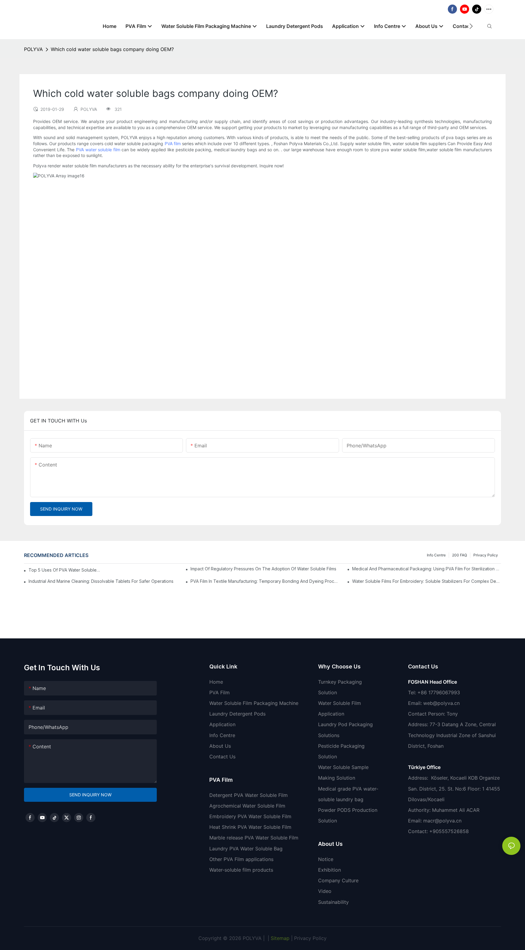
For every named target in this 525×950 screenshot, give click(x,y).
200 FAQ (459, 555)
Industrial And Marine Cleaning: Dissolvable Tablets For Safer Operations (101, 581)
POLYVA (33, 49)
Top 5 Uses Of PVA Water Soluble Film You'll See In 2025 (65, 569)
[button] (471, 26)
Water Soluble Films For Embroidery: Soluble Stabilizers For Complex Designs (426, 581)
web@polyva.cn (441, 703)
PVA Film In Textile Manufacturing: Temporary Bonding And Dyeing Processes (264, 581)
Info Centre (436, 555)
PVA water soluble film (98, 149)
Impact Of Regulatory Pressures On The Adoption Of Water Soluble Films (263, 568)
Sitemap (279, 938)
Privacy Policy (485, 555)
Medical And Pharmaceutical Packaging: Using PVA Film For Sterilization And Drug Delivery (426, 568)
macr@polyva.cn (443, 821)
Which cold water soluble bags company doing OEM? (112, 49)
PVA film (173, 143)
